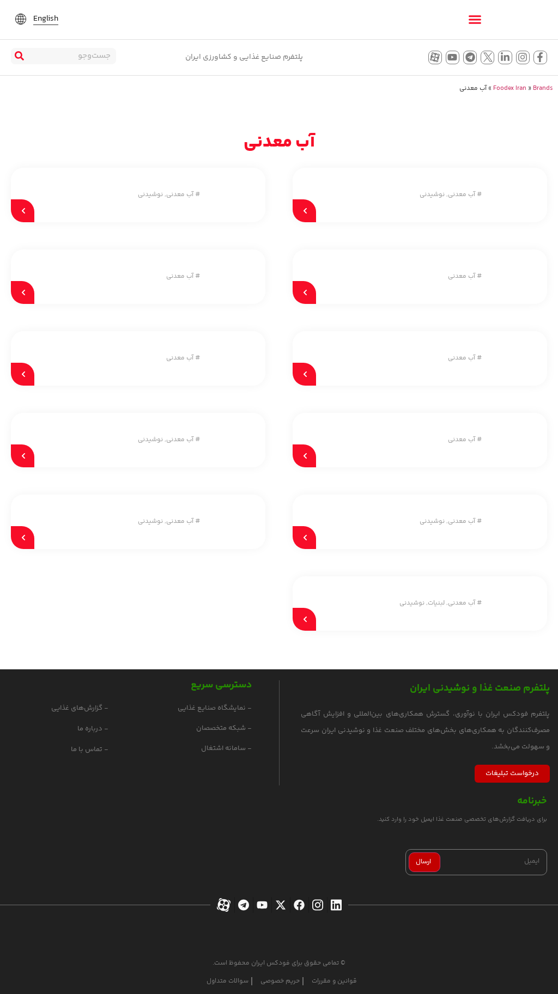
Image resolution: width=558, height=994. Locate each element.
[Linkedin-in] (505, 57)
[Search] (19, 56)
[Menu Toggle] (475, 19)
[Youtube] (452, 57)
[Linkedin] (335, 905)
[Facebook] (298, 905)
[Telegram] (470, 57)
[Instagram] (523, 57)
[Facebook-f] (540, 57)
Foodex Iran (509, 88)
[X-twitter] (279, 905)
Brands (543, 88)
